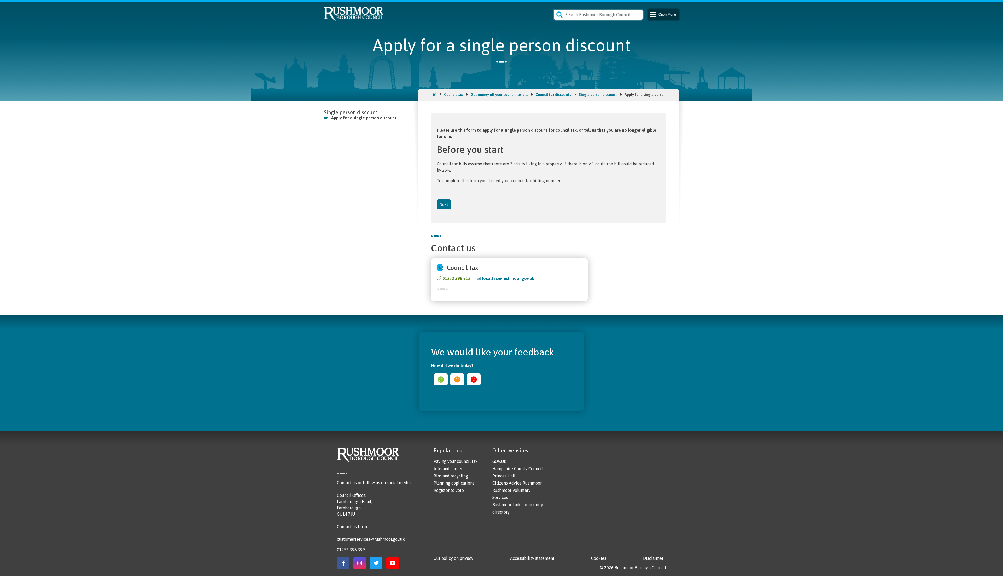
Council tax (453, 95)
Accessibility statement (532, 558)
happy (441, 379)
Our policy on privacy (453, 558)
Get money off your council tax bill (499, 95)
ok (457, 379)
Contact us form (352, 526)
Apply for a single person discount (363, 118)
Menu (667, 14)
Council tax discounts (553, 95)
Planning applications (454, 483)
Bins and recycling (451, 476)
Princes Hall (503, 476)
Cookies (598, 558)
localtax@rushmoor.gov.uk (508, 278)
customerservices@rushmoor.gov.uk (371, 539)
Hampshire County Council (517, 468)
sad (474, 379)
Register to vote (449, 490)
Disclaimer (653, 558)
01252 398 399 (351, 549)
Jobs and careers (449, 468)
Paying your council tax (455, 461)
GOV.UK (499, 461)
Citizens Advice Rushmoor (517, 483)
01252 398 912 (456, 278)
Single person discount (598, 95)
